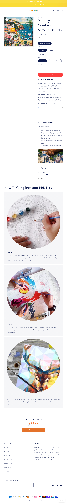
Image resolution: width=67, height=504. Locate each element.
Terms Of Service (9, 471)
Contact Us (7, 451)
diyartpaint (31, 500)
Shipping (40, 37)
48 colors (42, 54)
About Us (7, 447)
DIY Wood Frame (55, 61)
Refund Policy (8, 459)
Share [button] (41, 178)
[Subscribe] (31, 485)
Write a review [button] (33, 430)
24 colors (42, 50)
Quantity (40, 65)
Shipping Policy (8, 467)
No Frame (42, 61)
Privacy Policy (8, 455)
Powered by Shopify (37, 500)
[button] (5, 10)
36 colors (52, 50)
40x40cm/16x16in (45, 43)
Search (6, 475)
